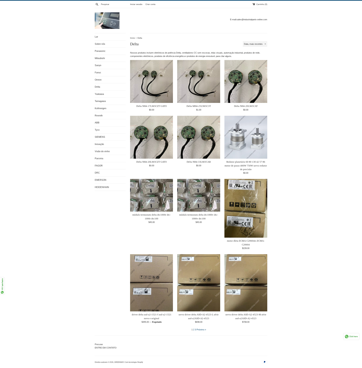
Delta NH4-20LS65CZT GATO (151, 162)
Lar (96, 37)
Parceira (99, 158)
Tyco (97, 130)
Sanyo (98, 65)
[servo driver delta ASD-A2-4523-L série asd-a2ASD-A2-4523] (198, 282)
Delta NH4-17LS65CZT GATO (151, 106)
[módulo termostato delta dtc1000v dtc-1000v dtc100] (198, 195)
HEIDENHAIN (102, 187)
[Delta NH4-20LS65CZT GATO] (151, 137)
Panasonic (100, 51)
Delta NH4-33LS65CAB (199, 162)
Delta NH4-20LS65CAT (246, 106)
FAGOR (99, 165)
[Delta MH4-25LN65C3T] (198, 81)
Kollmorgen (100, 108)
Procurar (99, 344)
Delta (97, 87)
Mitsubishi (100, 58)
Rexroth (99, 115)
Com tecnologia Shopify (134, 362)
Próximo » (201, 329)
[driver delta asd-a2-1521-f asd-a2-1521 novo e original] (151, 282)
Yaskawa (99, 94)
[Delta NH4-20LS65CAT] (245, 81)
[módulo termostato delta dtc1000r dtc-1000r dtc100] (151, 195)
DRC (97, 173)
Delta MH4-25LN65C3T (199, 106)
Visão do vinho (102, 151)
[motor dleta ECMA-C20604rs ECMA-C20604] (245, 208)
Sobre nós (100, 44)
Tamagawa (100, 101)
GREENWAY (119, 362)
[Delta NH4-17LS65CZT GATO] (151, 81)
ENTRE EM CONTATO (106, 347)
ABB (97, 122)
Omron (98, 80)
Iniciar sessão (136, 4)
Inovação (99, 144)
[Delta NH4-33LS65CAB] (198, 137)
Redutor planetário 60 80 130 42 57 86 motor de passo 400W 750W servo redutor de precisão (246, 166)
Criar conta (150, 4)
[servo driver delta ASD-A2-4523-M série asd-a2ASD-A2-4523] (245, 282)
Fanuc (98, 72)
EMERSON (100, 180)
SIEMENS (100, 137)
